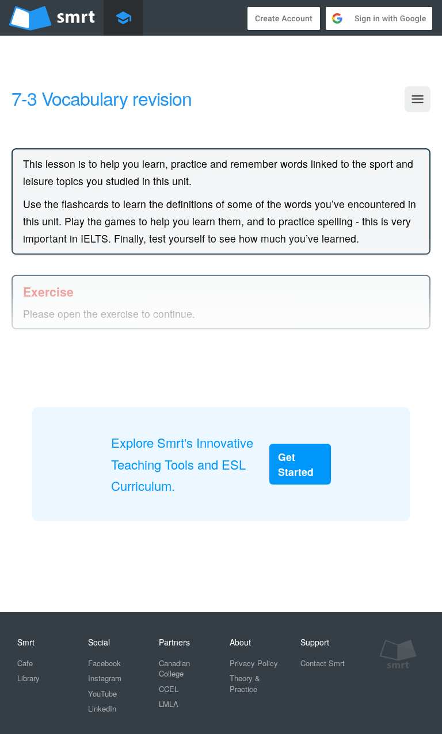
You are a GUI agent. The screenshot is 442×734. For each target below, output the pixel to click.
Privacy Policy (254, 663)
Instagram (104, 677)
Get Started (296, 463)
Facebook (104, 663)
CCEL (168, 688)
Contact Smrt (322, 663)
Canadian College (174, 668)
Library (28, 677)
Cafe (25, 663)
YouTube (102, 693)
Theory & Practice (245, 683)
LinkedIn (102, 708)
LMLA (168, 703)
